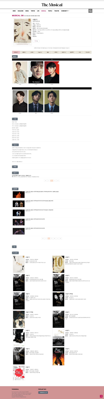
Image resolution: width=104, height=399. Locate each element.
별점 (48, 52)
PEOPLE (50, 11)
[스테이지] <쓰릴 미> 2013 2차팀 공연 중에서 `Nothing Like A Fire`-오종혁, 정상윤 (42, 191)
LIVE (38, 11)
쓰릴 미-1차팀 (29, 312)
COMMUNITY (64, 11)
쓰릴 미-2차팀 (69, 293)
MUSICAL (43, 11)
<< (45, 180)
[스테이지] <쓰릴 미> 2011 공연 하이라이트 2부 (35, 228)
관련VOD (72, 52)
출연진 (24, 52)
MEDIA (27, 11)
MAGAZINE (20, 11)
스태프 (31, 52)
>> (60, 238)
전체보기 (16, 52)
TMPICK (33, 11)
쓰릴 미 (28, 257)
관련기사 (64, 52)
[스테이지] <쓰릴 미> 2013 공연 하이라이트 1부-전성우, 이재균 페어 (39, 209)
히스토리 (88, 52)
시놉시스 (40, 52)
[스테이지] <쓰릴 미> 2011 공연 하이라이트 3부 (35, 219)
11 (51, 180)
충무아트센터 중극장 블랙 (42, 28)
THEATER (56, 11)
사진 (80, 52)
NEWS (14, 11)
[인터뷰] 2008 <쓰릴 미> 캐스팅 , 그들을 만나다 (21, 175)
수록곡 (55, 52)
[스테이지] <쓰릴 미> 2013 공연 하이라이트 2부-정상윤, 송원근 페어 (39, 200)
